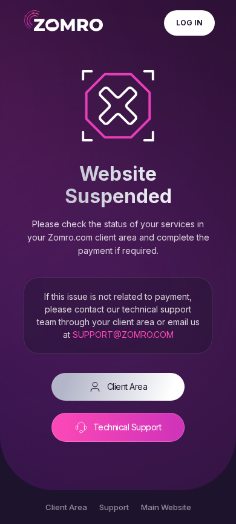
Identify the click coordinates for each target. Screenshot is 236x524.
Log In (189, 22)
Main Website (166, 507)
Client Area (127, 386)
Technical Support (127, 427)
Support (114, 507)
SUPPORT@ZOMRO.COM (123, 334)
